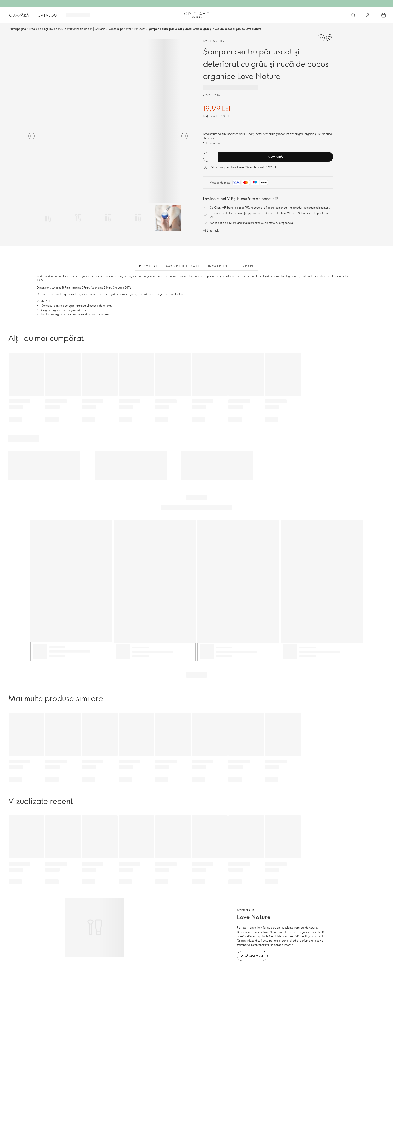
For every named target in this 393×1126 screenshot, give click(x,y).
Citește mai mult (212, 143)
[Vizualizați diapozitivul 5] (168, 218)
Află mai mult (211, 230)
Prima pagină (18, 29)
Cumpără (19, 15)
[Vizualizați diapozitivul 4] (138, 218)
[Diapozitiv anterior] (31, 136)
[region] (108, 121)
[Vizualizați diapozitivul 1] (48, 218)
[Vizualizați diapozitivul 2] (78, 218)
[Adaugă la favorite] (329, 37)
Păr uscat (139, 29)
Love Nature (215, 41)
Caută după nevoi (120, 29)
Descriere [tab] (148, 266)
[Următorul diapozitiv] (184, 136)
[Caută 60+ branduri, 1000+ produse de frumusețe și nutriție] (353, 15)
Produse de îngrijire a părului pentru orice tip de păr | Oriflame (67, 29)
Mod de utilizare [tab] (183, 266)
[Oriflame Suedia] (196, 15)
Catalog (48, 15)
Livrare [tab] (246, 266)
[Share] (321, 37)
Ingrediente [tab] (220, 266)
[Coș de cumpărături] (383, 15)
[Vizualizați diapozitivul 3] (108, 218)
